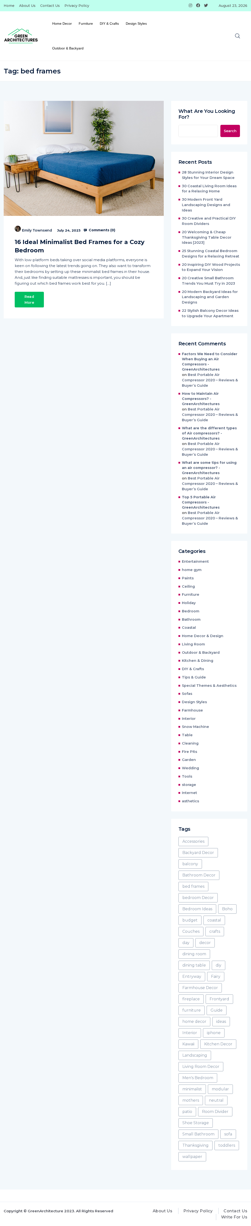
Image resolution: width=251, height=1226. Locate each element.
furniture (191, 1010)
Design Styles (136, 23)
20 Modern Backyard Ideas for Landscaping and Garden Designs (210, 297)
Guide (217, 1010)
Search (230, 131)
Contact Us (50, 5)
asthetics (190, 801)
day (185, 942)
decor (205, 942)
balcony (190, 864)
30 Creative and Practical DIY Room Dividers (209, 221)
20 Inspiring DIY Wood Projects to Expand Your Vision (211, 267)
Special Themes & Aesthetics (209, 685)
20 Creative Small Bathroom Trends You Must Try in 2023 (208, 281)
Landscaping (194, 1055)
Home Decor (62, 23)
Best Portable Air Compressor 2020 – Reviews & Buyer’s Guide (210, 380)
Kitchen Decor (218, 1044)
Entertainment (195, 561)
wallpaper (192, 1156)
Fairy (215, 976)
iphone (214, 1032)
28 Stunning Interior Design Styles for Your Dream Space (208, 175)
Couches (191, 931)
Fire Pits (189, 751)
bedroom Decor (198, 897)
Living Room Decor (200, 1066)
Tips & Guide (194, 677)
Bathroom (191, 619)
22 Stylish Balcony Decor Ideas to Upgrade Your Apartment (210, 313)
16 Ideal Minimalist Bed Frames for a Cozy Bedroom (79, 246)
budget (190, 920)
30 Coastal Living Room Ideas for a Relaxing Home (209, 189)
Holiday (189, 603)
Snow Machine (195, 726)
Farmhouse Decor (200, 987)
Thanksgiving (195, 1145)
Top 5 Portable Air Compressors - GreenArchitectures (201, 502)
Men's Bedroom (197, 1077)
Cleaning (190, 743)
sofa (228, 1134)
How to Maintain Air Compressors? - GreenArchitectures (201, 398)
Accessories (193, 841)
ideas (221, 1021)
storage (189, 784)
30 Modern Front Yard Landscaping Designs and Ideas (206, 204)
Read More (29, 299)
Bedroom (190, 611)
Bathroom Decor (198, 875)
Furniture (86, 23)
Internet (189, 793)
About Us (27, 5)
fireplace (191, 999)
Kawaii (188, 1044)
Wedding (190, 768)
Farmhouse (192, 710)
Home (9, 5)
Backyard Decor (198, 852)
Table (187, 735)
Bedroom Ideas (197, 909)
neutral (216, 1100)
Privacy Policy (76, 5)
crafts (214, 931)
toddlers (226, 1145)
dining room (194, 954)
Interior (189, 718)
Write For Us (234, 1217)
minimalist (192, 1089)
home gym (191, 570)
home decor (194, 1021)
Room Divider (215, 1111)
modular (220, 1089)
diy (218, 965)
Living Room (193, 644)
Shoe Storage (195, 1123)
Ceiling (188, 586)
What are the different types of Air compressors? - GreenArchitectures (209, 433)
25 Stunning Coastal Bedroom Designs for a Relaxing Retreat (210, 253)
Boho (227, 909)
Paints (188, 578)
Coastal (189, 627)
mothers (190, 1100)
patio (187, 1111)
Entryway (191, 976)
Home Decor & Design (202, 636)
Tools (187, 776)
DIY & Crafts (109, 23)
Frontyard (219, 999)
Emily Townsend (37, 230)
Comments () (101, 230)
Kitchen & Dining (197, 660)
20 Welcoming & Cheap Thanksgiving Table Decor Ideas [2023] (206, 237)
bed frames (193, 886)
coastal (214, 920)
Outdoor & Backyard (68, 48)
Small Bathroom (198, 1134)
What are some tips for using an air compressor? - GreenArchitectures (209, 467)
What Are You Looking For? (206, 114)
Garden (189, 760)
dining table (194, 965)
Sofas (187, 693)
